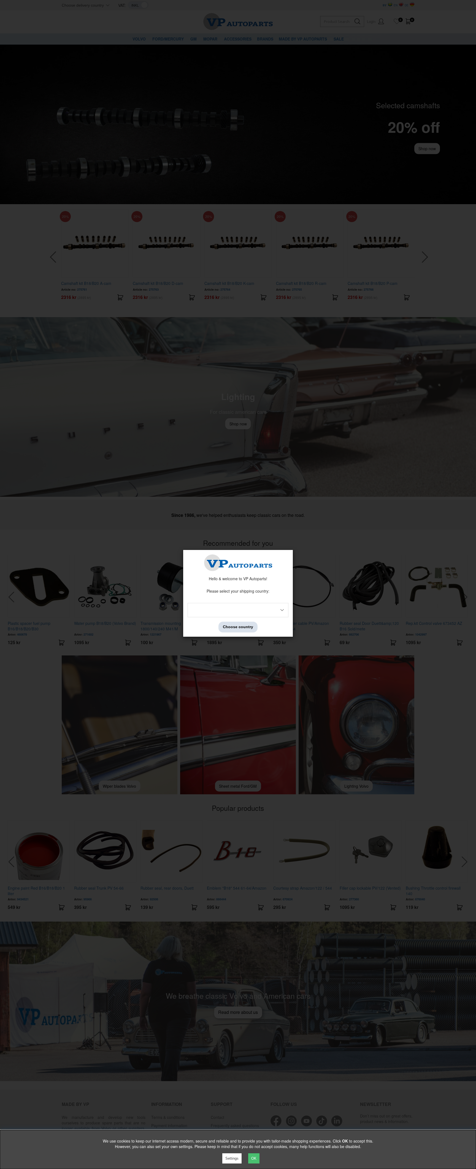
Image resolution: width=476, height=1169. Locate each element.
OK (253, 1158)
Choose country (238, 627)
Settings (232, 1158)
